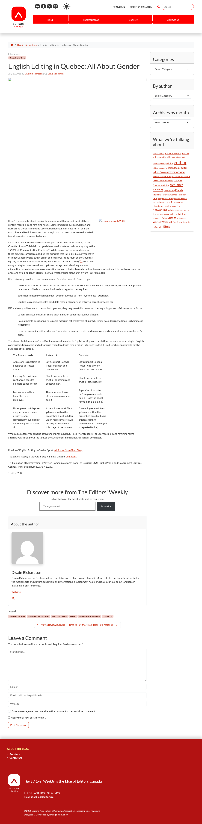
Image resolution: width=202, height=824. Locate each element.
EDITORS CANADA (141, 6)
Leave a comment (56, 73)
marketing (176, 206)
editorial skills (158, 177)
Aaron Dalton (158, 153)
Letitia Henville (181, 199)
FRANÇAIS (119, 6)
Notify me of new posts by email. (28, 717)
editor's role (160, 172)
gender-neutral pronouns (89, 616)
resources (156, 218)
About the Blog (91, 20)
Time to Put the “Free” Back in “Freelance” (91, 624)
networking (160, 209)
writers (155, 227)
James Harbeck (178, 194)
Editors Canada (89, 781)
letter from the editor (164, 202)
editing (180, 162)
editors (167, 176)
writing (164, 226)
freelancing (169, 190)
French (179, 190)
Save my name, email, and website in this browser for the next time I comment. (54, 711)
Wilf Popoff (173, 222)
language (158, 198)
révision (165, 218)
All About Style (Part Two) (68, 450)
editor (184, 167)
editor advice (176, 172)
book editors (176, 157)
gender (73, 616)
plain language (173, 210)
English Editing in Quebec (38, 616)
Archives (14, 753)
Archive (133, 20)
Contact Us (173, 20)
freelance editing (161, 185)
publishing (181, 213)
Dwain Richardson (27, 44)
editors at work (181, 176)
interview (167, 195)
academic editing (173, 153)
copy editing (167, 163)
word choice (185, 222)
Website (16, 591)
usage (172, 217)
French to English (59, 616)
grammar (157, 194)
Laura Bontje (169, 198)
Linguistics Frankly (162, 206)
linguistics (179, 202)
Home (50, 20)
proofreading (169, 214)
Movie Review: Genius (53, 624)
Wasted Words (160, 221)
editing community (160, 168)
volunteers (181, 218)
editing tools (174, 168)
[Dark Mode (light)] (67, 6)
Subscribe (106, 506)
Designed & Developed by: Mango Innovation (46, 814)
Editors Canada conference (163, 181)
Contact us (71, 456)
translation (107, 616)
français (178, 180)
